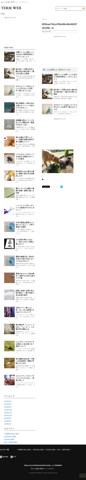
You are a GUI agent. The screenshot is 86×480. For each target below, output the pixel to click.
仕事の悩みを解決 (10, 436)
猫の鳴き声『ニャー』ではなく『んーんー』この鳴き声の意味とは (25, 327)
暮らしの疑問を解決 (10, 442)
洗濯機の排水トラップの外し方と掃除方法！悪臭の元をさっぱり (25, 122)
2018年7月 (7, 424)
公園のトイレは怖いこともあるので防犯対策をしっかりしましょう (65, 77)
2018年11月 (8, 412)
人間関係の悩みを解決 (11, 433)
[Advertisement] (60, 52)
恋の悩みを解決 (9, 439)
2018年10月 (8, 415)
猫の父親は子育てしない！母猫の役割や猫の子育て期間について (25, 139)
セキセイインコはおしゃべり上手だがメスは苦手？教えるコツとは (65, 107)
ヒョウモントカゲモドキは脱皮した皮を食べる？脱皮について (25, 344)
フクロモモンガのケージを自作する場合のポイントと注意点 (25, 156)
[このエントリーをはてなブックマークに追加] (62, 187)
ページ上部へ (83, 475)
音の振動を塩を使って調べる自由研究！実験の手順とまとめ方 (25, 361)
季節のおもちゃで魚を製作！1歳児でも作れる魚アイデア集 (25, 276)
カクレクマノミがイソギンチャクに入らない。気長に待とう (25, 378)
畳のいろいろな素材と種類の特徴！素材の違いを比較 (25, 191)
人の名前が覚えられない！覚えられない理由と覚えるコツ (25, 242)
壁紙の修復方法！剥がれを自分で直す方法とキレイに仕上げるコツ (25, 259)
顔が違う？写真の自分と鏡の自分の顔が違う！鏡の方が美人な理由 (65, 92)
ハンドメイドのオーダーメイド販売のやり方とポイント (25, 208)
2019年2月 (7, 407)
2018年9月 (7, 418)
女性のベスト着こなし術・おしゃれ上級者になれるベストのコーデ (25, 310)
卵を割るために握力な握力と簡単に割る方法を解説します (25, 173)
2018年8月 (7, 421)
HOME (3, 14)
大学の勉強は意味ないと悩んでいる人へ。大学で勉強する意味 (25, 225)
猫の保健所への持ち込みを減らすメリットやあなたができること (25, 105)
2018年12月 (8, 409)
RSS (14, 456)
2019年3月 (7, 404)
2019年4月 (7, 401)
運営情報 (5, 457)
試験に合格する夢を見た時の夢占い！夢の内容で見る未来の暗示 (25, 293)
